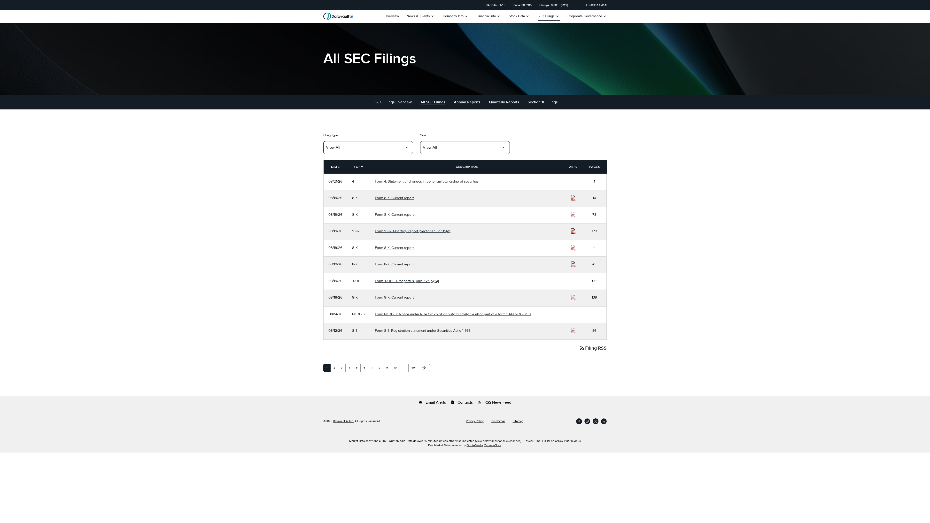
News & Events (421, 16)
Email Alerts (432, 402)
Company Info (456, 16)
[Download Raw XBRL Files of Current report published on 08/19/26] (573, 198)
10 (397, 367)
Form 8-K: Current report (394, 198)
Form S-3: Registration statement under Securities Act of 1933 (423, 330)
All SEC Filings (432, 102)
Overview (392, 16)
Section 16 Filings (543, 102)
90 (414, 367)
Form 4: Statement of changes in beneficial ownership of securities (427, 181)
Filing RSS (593, 348)
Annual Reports (467, 102)
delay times (490, 441)
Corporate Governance (587, 16)
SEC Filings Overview (393, 102)
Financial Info (488, 16)
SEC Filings (549, 16)
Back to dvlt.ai (596, 5)
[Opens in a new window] (579, 421)
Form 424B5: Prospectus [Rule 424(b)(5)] (407, 281)
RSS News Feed (494, 402)
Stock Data (519, 16)
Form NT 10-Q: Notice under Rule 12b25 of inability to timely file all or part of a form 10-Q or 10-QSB (453, 314)
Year (423, 135)
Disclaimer (498, 421)
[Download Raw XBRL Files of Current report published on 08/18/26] (573, 297)
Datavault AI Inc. (343, 421)
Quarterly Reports (504, 102)
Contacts (462, 402)
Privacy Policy (475, 421)
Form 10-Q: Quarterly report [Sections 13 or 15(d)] (413, 231)
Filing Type (330, 135)
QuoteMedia (397, 441)
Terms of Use (492, 445)
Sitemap (518, 421)
